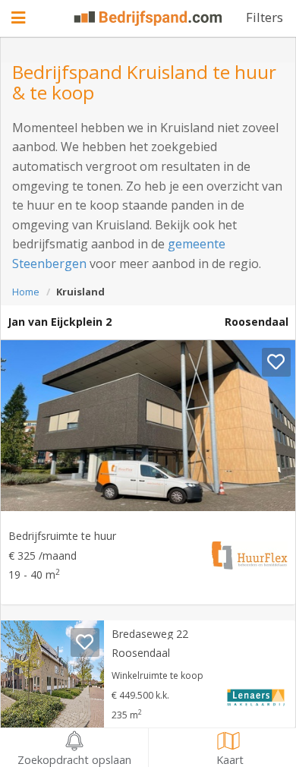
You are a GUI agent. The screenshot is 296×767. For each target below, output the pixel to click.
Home (25, 291)
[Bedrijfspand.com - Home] (148, 18)
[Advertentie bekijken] (148, 425)
